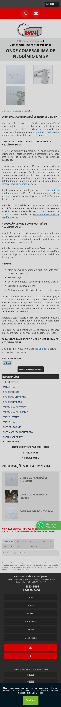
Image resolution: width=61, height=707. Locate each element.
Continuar (30, 700)
